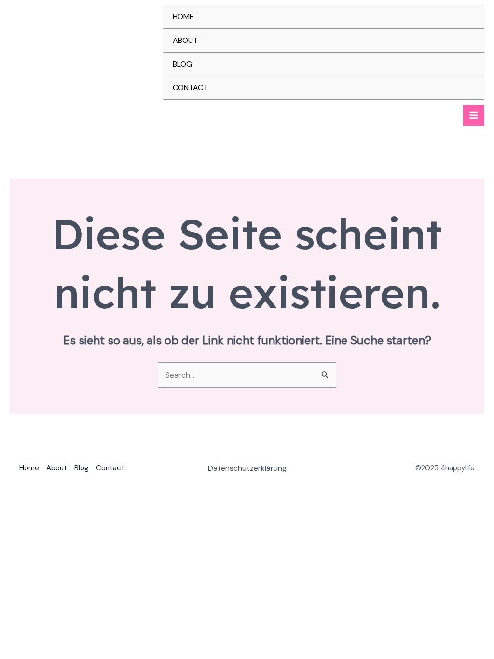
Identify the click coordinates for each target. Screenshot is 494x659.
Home (183, 17)
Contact (190, 87)
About (185, 40)
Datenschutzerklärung (247, 468)
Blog (182, 64)
